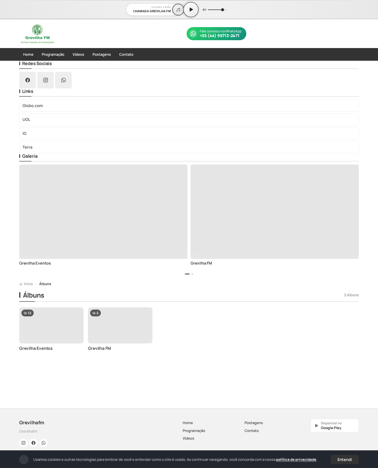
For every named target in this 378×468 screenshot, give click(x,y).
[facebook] (27, 80)
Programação (53, 54)
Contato (126, 54)
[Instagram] (23, 443)
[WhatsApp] (43, 443)
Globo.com (33, 105)
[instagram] (45, 80)
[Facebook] (33, 443)
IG (24, 133)
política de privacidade (296, 459)
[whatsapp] (63, 80)
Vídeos (78, 54)
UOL (26, 119)
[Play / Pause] (191, 9)
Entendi (345, 459)
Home (28, 54)
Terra (27, 147)
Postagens (102, 54)
